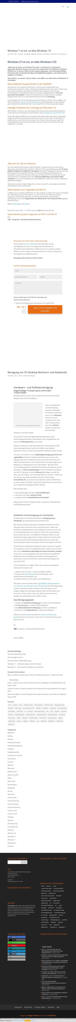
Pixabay (26, 204)
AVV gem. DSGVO (40, 1007)
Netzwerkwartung (41, 714)
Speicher (11, 820)
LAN (47, 711)
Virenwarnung (13, 824)
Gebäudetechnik (13, 752)
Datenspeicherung (59, 705)
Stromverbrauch (52, 718)
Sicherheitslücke (33, 718)
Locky (51, 711)
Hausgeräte (53, 708)
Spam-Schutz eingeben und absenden (45, 309)
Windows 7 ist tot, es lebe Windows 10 (29, 50)
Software (33, 54)
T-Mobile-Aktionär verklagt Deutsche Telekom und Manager (54, 972)
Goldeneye (45, 708)
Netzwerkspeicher (19, 714)
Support (60, 718)
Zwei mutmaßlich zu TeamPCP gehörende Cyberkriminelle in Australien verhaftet (36, 694)
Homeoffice (20, 711)
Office (10, 778)
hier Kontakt (31, 244)
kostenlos (30, 711)
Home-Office (11, 711)
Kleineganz (17, 204)
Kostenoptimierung (39, 711)
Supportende (11, 721)
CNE (11, 54)
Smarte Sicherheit (14, 807)
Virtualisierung (13, 827)
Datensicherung (49, 705)
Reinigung (27, 54)
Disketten (10, 708)
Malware (57, 711)
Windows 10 (47, 54)
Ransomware (11, 718)
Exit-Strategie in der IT (15, 657)
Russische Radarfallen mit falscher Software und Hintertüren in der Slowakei (53, 967)
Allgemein (11, 733)
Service (25, 376)
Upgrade (25, 721)
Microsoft (63, 711)
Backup (15, 705)
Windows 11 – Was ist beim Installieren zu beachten (26, 667)
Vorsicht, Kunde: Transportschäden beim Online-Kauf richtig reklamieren (33, 689)
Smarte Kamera (13, 804)
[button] (12, 937)
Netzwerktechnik (30, 714)
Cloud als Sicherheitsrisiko (17, 654)
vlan (38, 721)
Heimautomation (62, 708)
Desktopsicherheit (14, 742)
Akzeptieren (27, 1020)
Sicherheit (24, 718)
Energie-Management (15, 746)
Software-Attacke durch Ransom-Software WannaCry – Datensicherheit (38, 675)
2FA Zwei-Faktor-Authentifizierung (19, 661)
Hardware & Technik (15, 755)
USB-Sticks (32, 721)
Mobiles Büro (12, 772)
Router (18, 718)
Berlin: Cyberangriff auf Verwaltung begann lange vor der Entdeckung (53, 988)
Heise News (14, 680)
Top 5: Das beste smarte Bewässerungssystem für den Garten (53, 982)
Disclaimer (51, 1007)
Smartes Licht (12, 814)
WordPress (52, 1015)
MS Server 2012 (13, 775)
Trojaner (19, 721)
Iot (25, 711)
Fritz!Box (38, 708)
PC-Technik (62, 714)
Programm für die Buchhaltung (30, 102)
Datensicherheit (38, 705)
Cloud (20, 705)
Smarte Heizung (13, 801)
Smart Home (43, 718)
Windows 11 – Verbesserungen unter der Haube (24, 664)
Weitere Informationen (18, 1020)
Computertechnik (28, 705)
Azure (9, 705)
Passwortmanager (52, 714)
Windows (40, 54)
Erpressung (18, 708)
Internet (10, 762)
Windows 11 (11, 724)
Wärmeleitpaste (30, 574)
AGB (58, 1007)
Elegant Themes (33, 1015)
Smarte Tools (12, 811)
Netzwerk (10, 714)
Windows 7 (55, 54)
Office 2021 (11, 781)
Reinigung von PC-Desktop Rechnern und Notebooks (37, 372)
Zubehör (11, 846)
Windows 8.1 (63, 54)
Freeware (11, 749)
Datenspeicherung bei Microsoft (53, 113)
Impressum (18, 1007)
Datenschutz (28, 1007)
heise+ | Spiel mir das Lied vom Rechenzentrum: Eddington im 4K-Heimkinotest (35, 683)
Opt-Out (33, 1020)
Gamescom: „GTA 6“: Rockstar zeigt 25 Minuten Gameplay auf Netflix (53, 976)
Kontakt (28, 615)
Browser (10, 739)
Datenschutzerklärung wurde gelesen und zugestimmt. (35, 303)
